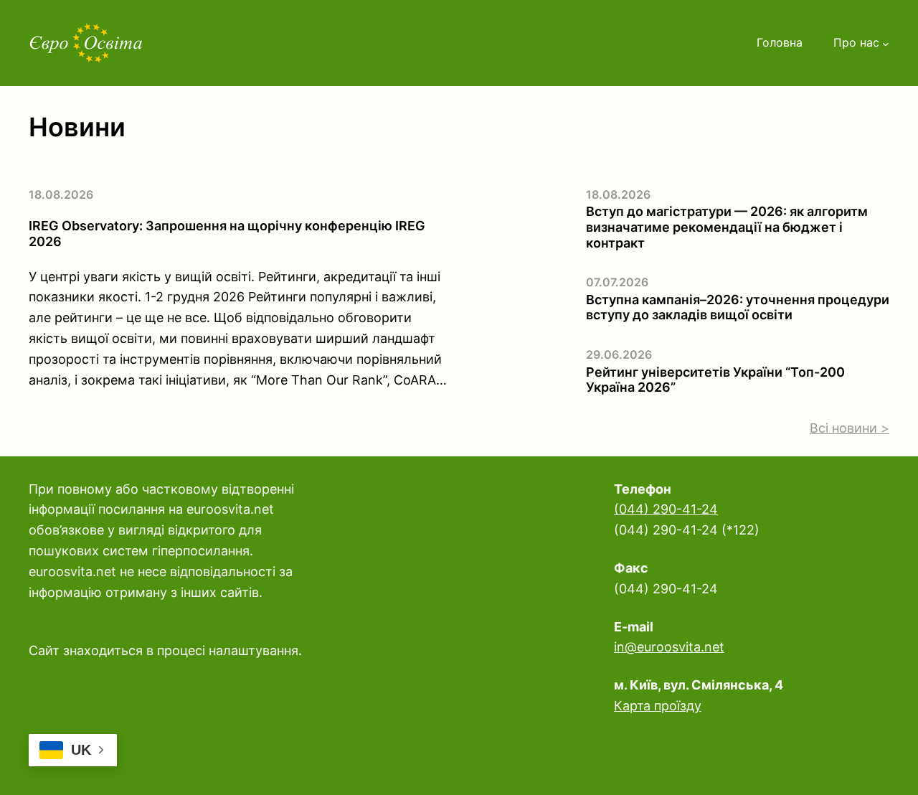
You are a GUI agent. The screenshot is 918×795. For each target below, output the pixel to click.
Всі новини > (849, 428)
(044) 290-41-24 (666, 509)
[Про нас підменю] (885, 43)
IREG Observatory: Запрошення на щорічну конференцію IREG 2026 (227, 233)
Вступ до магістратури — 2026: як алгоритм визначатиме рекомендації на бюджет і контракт (727, 227)
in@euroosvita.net (669, 646)
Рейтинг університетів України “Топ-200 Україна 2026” (715, 379)
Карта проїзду (657, 705)
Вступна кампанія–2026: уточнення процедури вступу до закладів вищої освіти (737, 307)
